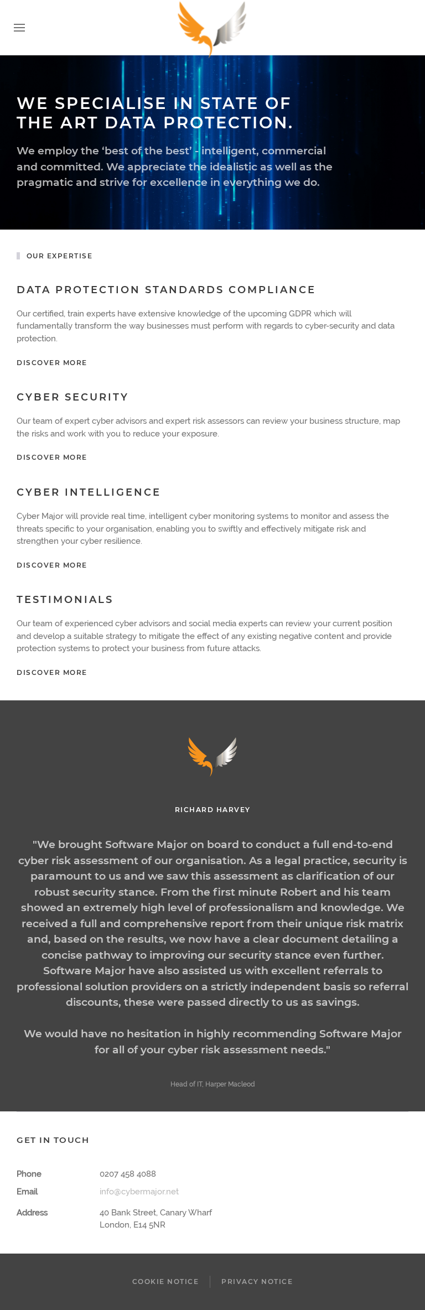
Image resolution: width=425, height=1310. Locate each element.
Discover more (52, 362)
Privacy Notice (257, 1281)
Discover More (52, 457)
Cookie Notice (165, 1281)
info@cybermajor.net (139, 1192)
